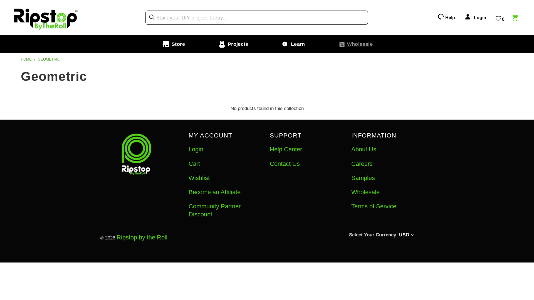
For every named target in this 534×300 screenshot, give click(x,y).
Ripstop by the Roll (142, 237)
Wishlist (199, 177)
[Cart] (516, 18)
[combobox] (257, 18)
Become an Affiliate (215, 192)
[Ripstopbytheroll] (46, 18)
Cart (194, 163)
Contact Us (285, 163)
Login (196, 149)
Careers (362, 163)
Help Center (286, 149)
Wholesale (365, 192)
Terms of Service (373, 206)
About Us (363, 149)
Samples (363, 177)
